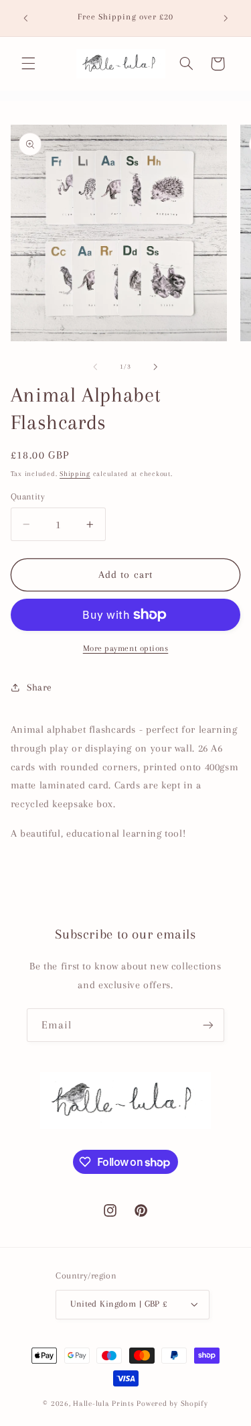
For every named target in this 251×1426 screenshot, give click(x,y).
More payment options (126, 648)
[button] (28, 63)
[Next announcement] (225, 18)
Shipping (75, 473)
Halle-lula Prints (104, 1403)
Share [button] (39, 687)
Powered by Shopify (172, 1403)
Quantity (28, 496)
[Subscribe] (208, 1024)
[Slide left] (95, 366)
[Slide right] (156, 366)
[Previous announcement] (25, 18)
